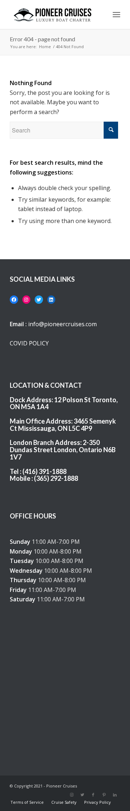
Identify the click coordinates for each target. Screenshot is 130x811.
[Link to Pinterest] (104, 794)
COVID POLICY (29, 343)
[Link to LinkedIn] (114, 794)
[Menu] (116, 14)
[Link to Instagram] (71, 794)
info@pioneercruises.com (62, 324)
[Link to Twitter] (82, 794)
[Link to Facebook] (93, 794)
